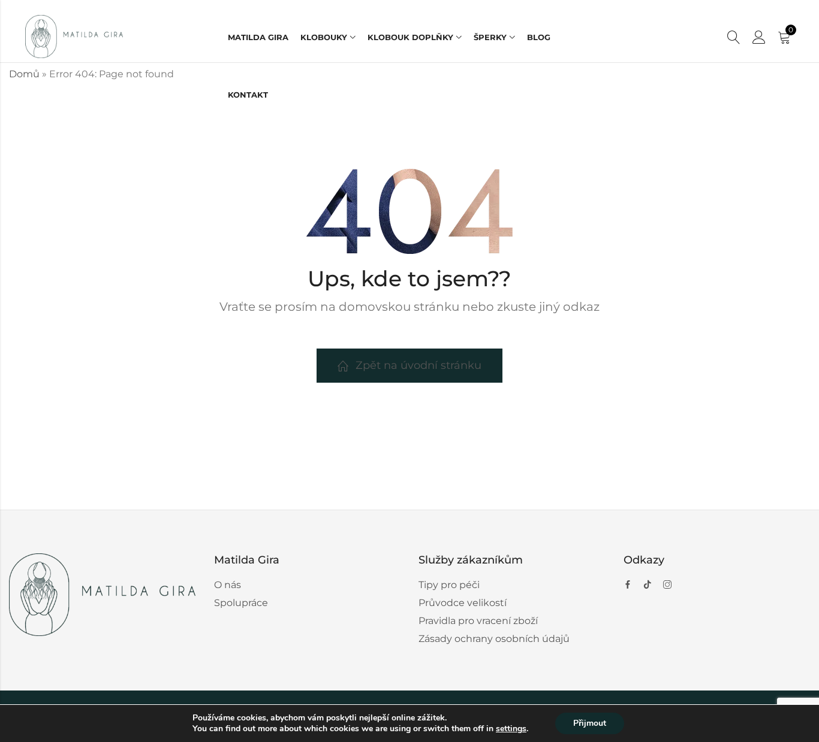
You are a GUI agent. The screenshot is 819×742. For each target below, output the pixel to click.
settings (511, 728)
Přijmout (589, 723)
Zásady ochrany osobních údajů (494, 638)
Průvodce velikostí (462, 602)
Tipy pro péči (449, 584)
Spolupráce (241, 602)
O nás (227, 584)
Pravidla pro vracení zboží (478, 620)
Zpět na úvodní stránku (418, 365)
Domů (24, 74)
